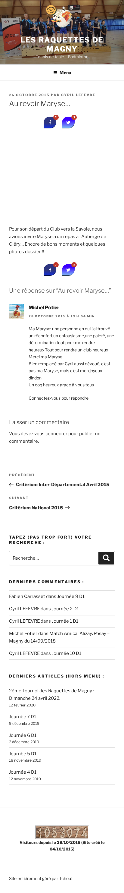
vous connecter (50, 433)
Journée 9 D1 (71, 596)
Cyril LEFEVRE (78, 95)
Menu (65, 72)
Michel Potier (44, 307)
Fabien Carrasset (27, 596)
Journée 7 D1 (22, 716)
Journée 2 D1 (65, 609)
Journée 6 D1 (22, 735)
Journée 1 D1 (65, 621)
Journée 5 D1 (22, 753)
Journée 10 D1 (66, 653)
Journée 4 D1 (22, 772)
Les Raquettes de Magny (62, 44)
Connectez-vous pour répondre (58, 398)
